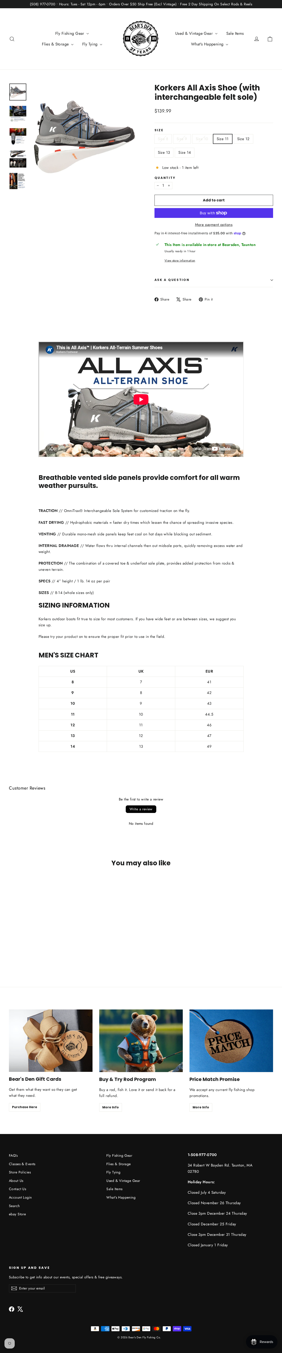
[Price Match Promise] (231, 1040)
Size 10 (202, 138)
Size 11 (223, 138)
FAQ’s (13, 1155)
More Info (110, 1107)
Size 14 (184, 152)
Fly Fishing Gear (70, 33)
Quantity (165, 178)
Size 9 (182, 138)
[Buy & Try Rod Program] (141, 1040)
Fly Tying (90, 44)
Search (14, 1205)
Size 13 (164, 152)
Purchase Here (24, 1107)
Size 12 (243, 138)
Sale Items (235, 33)
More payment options (214, 224)
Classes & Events (22, 1164)
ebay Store (17, 1214)
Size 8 (163, 138)
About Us (16, 1180)
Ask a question (171, 280)
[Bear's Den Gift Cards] (51, 1040)
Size (159, 130)
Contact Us (17, 1188)
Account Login (20, 1197)
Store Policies (20, 1172)
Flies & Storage (56, 44)
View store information (180, 260)
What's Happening (208, 44)
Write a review (141, 809)
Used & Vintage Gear (194, 33)
